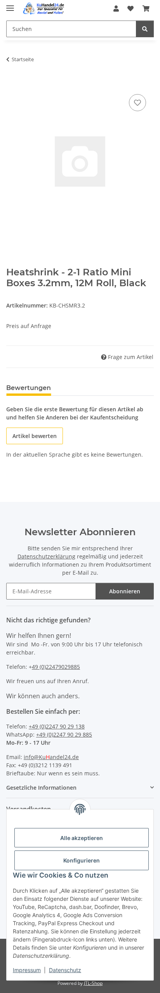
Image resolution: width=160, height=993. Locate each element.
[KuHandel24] (45, 8)
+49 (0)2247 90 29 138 (57, 726)
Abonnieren (124, 591)
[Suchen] (145, 29)
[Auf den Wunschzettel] (137, 102)
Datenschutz (65, 970)
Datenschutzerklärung (46, 556)
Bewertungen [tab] (28, 388)
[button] (116, 8)
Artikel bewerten (34, 436)
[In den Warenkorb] (12, 83)
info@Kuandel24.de (51, 757)
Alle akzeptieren (81, 838)
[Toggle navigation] (10, 5)
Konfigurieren (81, 860)
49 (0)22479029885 (56, 666)
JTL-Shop (93, 983)
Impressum (27, 970)
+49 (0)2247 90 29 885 (64, 734)
